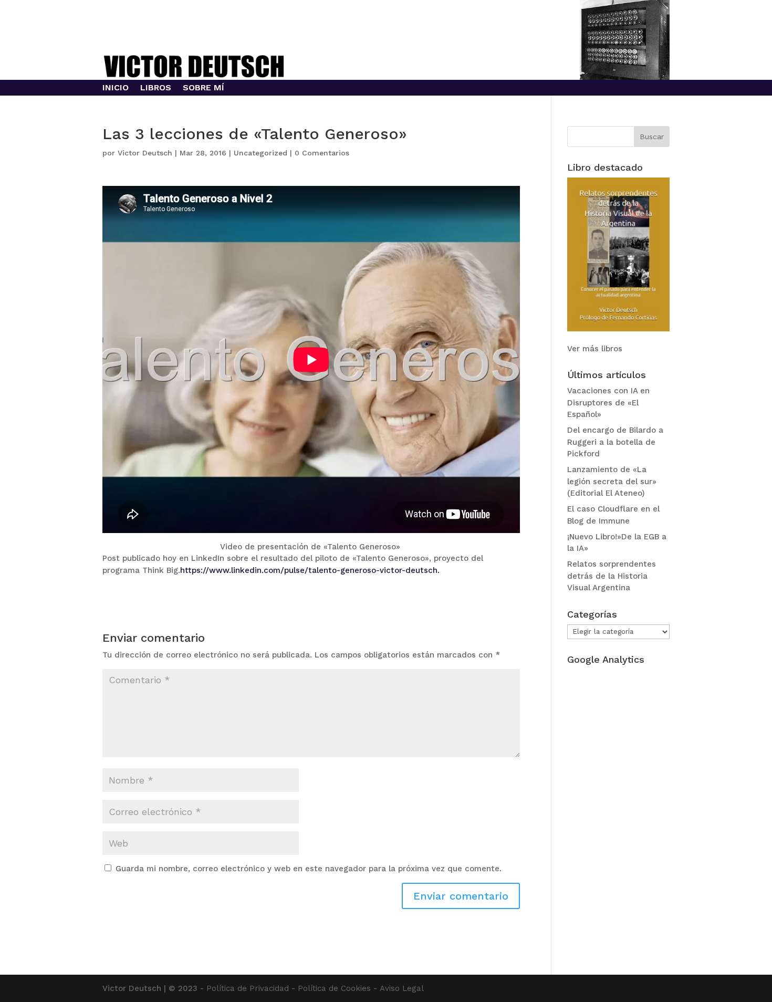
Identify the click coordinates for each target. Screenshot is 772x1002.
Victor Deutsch (145, 153)
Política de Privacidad (247, 988)
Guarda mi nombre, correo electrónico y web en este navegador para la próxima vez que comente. (309, 868)
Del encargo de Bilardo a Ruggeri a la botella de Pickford (615, 441)
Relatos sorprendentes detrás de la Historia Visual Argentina (611, 575)
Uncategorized (260, 153)
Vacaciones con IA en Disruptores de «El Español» (608, 402)
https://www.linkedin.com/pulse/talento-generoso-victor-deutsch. (310, 570)
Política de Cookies (334, 988)
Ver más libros (594, 348)
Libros (155, 88)
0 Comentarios (322, 153)
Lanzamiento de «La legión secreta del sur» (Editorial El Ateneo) (611, 481)
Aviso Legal (402, 988)
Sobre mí (203, 88)
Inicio (115, 88)
